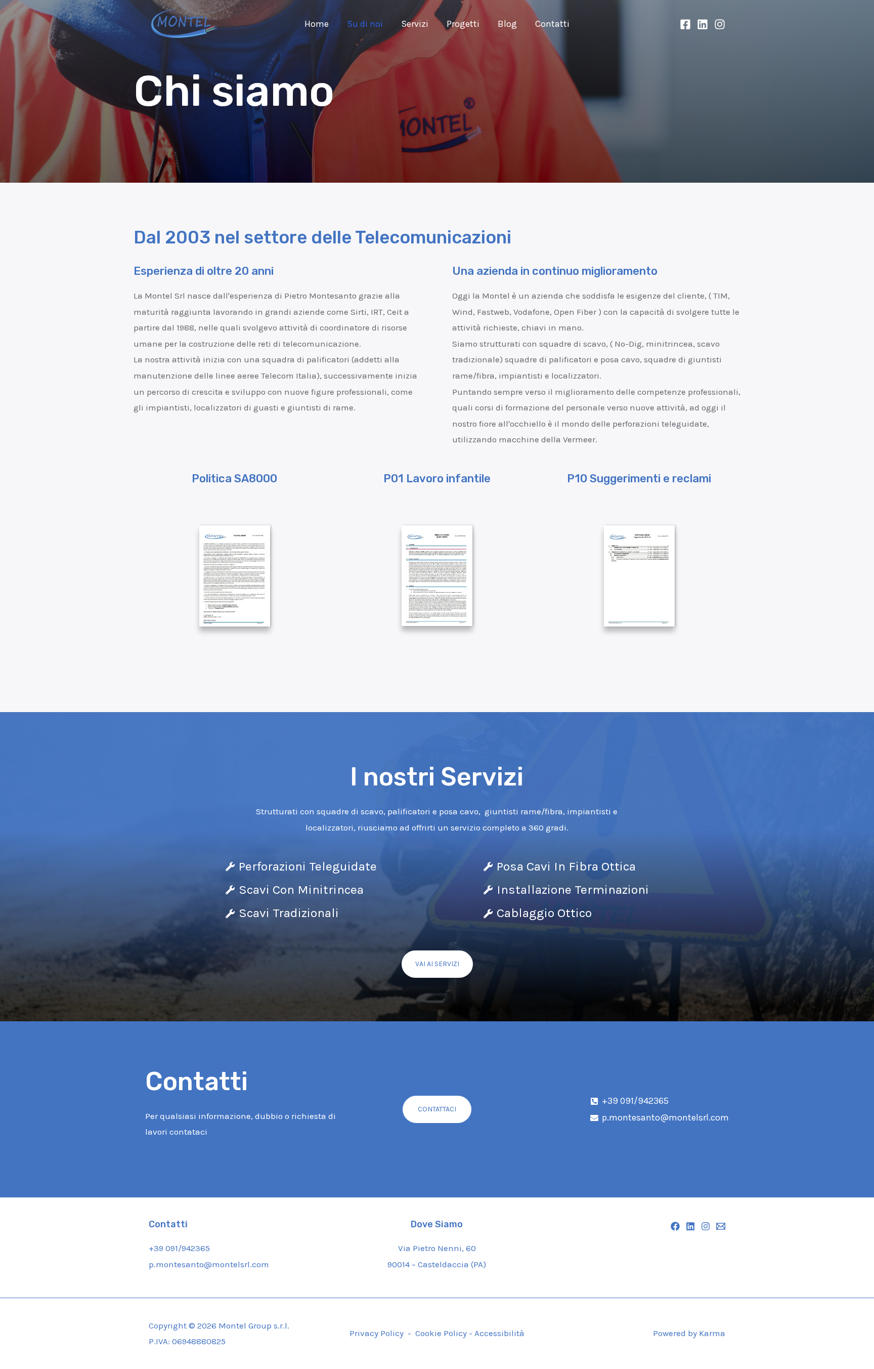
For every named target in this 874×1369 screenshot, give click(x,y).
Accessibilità (499, 1333)
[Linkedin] (702, 24)
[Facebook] (685, 24)
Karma (712, 1333)
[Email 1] (720, 1226)
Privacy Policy (376, 1333)
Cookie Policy (442, 1333)
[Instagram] (719, 24)
